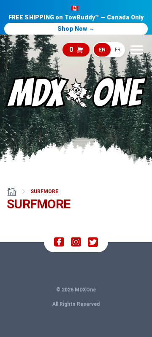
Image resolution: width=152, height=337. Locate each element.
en (102, 50)
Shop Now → (76, 28)
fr (118, 50)
